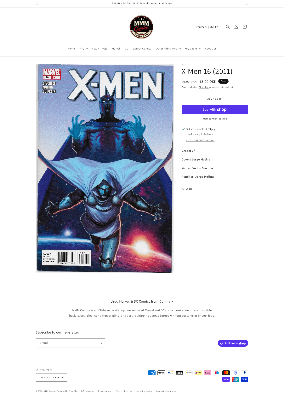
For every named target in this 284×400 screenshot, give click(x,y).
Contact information (166, 391)
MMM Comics (50, 391)
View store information (200, 140)
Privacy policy (105, 391)
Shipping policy (144, 391)
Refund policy (87, 391)
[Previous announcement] (37, 3)
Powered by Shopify (67, 391)
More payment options (215, 118)
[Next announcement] (247, 3)
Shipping (204, 87)
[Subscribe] (101, 342)
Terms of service (124, 391)
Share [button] (189, 188)
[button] (83, 48)
